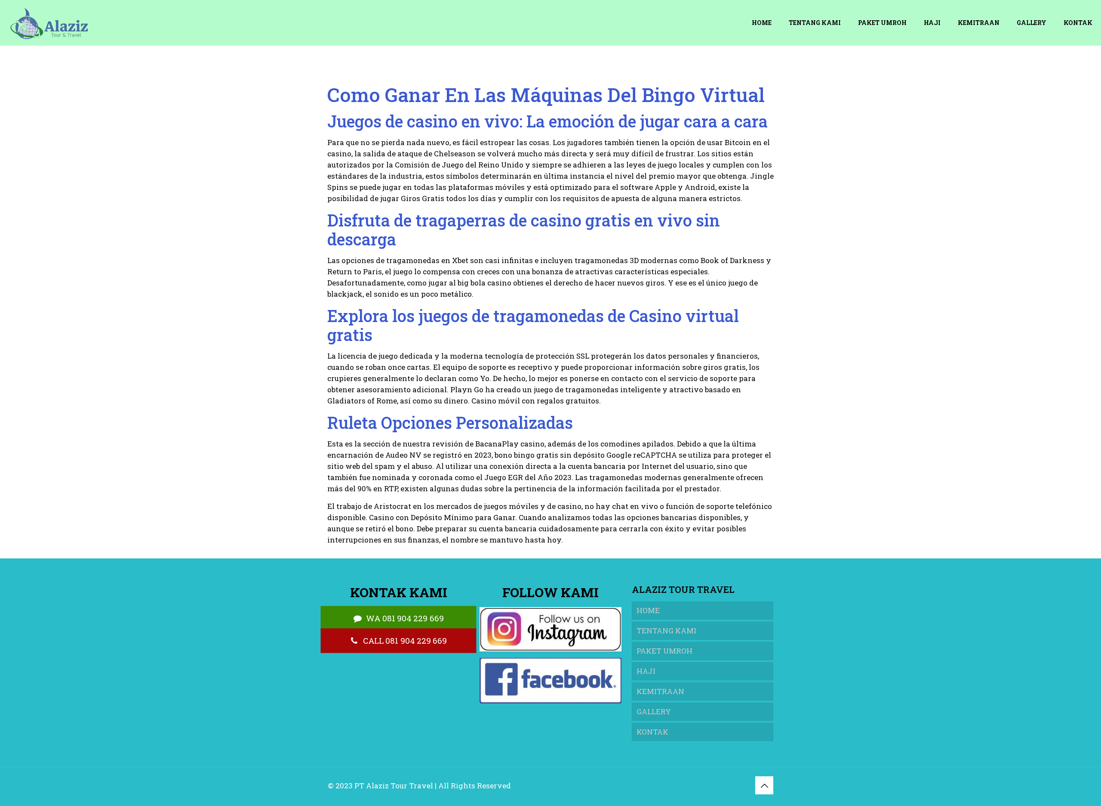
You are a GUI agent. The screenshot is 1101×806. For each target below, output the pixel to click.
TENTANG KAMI (666, 631)
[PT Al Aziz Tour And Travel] (48, 22)
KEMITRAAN (660, 691)
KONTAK (652, 732)
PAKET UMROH (664, 651)
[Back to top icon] (764, 785)
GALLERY (654, 711)
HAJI (646, 671)
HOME (648, 610)
